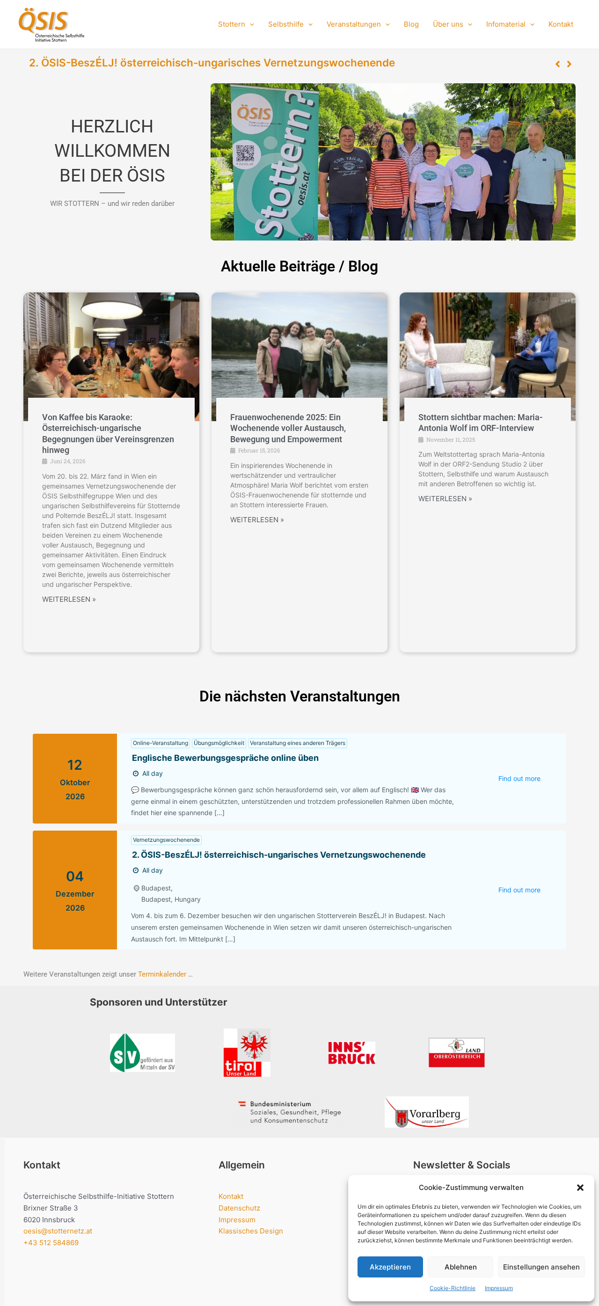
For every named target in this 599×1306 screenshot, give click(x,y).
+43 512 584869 (51, 1242)
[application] (249, 24)
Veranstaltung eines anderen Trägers (297, 742)
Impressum (499, 1287)
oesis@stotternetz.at (57, 1230)
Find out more (519, 778)
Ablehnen (461, 1266)
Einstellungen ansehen (541, 1266)
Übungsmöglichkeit (219, 742)
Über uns (448, 24)
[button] (580, 1187)
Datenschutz (239, 1208)
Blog (411, 24)
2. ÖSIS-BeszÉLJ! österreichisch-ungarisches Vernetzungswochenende (212, 62)
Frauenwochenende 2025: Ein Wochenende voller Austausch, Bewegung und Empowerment (288, 428)
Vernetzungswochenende (166, 839)
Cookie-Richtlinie (452, 1287)
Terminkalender (162, 974)
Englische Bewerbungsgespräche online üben (225, 758)
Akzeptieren (390, 1266)
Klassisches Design (251, 1230)
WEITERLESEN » (69, 599)
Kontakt (560, 24)
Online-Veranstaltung (160, 742)
